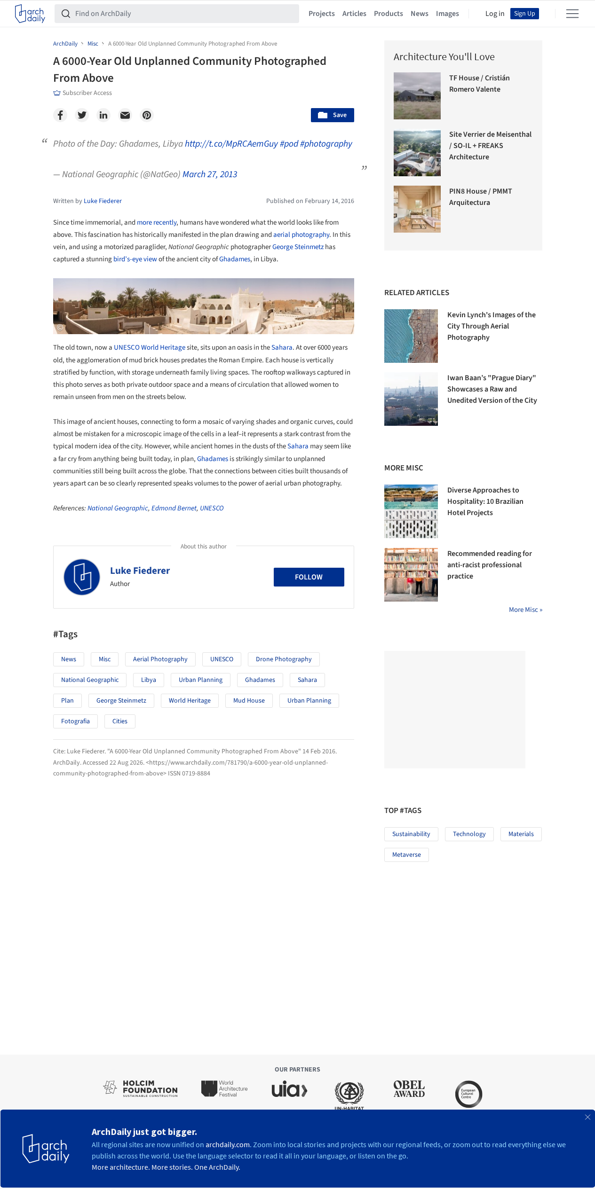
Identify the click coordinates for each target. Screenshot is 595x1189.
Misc (105, 659)
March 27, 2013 (209, 174)
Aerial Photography (160, 659)
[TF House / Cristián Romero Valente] (417, 96)
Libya (148, 680)
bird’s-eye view (135, 259)
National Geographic (117, 508)
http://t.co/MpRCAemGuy (231, 143)
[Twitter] (82, 115)
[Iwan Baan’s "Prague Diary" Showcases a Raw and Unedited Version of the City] (411, 399)
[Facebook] (60, 115)
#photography (326, 143)
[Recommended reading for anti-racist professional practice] (411, 575)
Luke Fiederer (140, 570)
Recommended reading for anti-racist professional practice (489, 564)
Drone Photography (284, 659)
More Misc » (525, 609)
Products (388, 13)
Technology (469, 834)
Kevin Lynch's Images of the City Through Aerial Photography (491, 326)
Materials (521, 834)
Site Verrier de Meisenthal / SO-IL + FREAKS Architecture (490, 145)
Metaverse (406, 855)
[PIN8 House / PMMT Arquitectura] (417, 209)
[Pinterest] (147, 115)
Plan (67, 700)
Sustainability (411, 834)
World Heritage (163, 347)
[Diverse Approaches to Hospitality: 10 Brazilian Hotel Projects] (411, 511)
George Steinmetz (298, 247)
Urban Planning (200, 680)
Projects (322, 13)
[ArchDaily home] (30, 13)
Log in (495, 13)
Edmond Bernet (174, 508)
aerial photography (301, 235)
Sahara (282, 347)
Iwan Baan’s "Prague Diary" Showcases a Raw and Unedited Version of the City (492, 389)
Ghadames (234, 259)
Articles (354, 13)
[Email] (125, 115)
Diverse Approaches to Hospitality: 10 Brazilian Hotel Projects (485, 501)
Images (447, 13)
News (419, 13)
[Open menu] (572, 13)
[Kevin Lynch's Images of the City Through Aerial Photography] (411, 336)
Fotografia (75, 721)
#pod (289, 143)
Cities (119, 721)
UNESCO (127, 347)
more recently (156, 222)
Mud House (249, 700)
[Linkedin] (103, 115)
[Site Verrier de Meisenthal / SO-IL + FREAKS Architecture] (417, 152)
